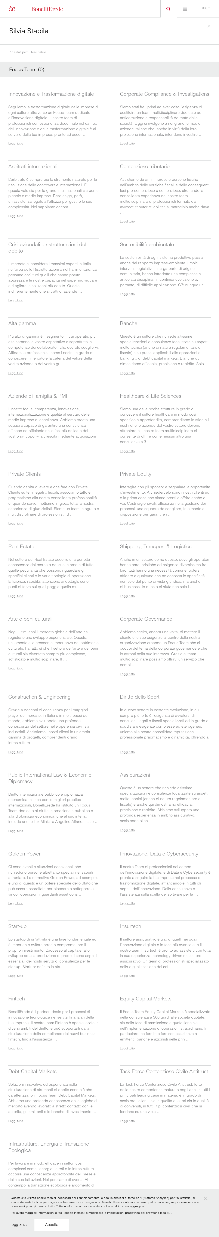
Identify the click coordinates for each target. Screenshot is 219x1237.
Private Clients (24, 474)
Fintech (16, 999)
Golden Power (24, 854)
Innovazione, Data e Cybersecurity (159, 854)
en (204, 8)
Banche (128, 323)
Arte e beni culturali (30, 619)
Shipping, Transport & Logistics (156, 546)
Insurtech (130, 926)
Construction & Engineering (39, 697)
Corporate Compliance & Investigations (164, 94)
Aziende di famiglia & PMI (37, 396)
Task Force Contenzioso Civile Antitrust (164, 1071)
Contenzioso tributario (145, 166)
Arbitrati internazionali (32, 166)
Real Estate (21, 546)
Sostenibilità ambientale (147, 244)
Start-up (17, 926)
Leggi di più (19, 1225)
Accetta (51, 1224)
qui (169, 1213)
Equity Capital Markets (146, 999)
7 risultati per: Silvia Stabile (27, 52)
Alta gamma (22, 323)
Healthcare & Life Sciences (150, 396)
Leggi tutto (15, 143)
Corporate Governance (146, 619)
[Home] (52, 8)
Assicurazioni (135, 775)
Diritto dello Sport (140, 697)
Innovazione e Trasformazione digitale (51, 94)
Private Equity (135, 474)
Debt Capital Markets (32, 1071)
